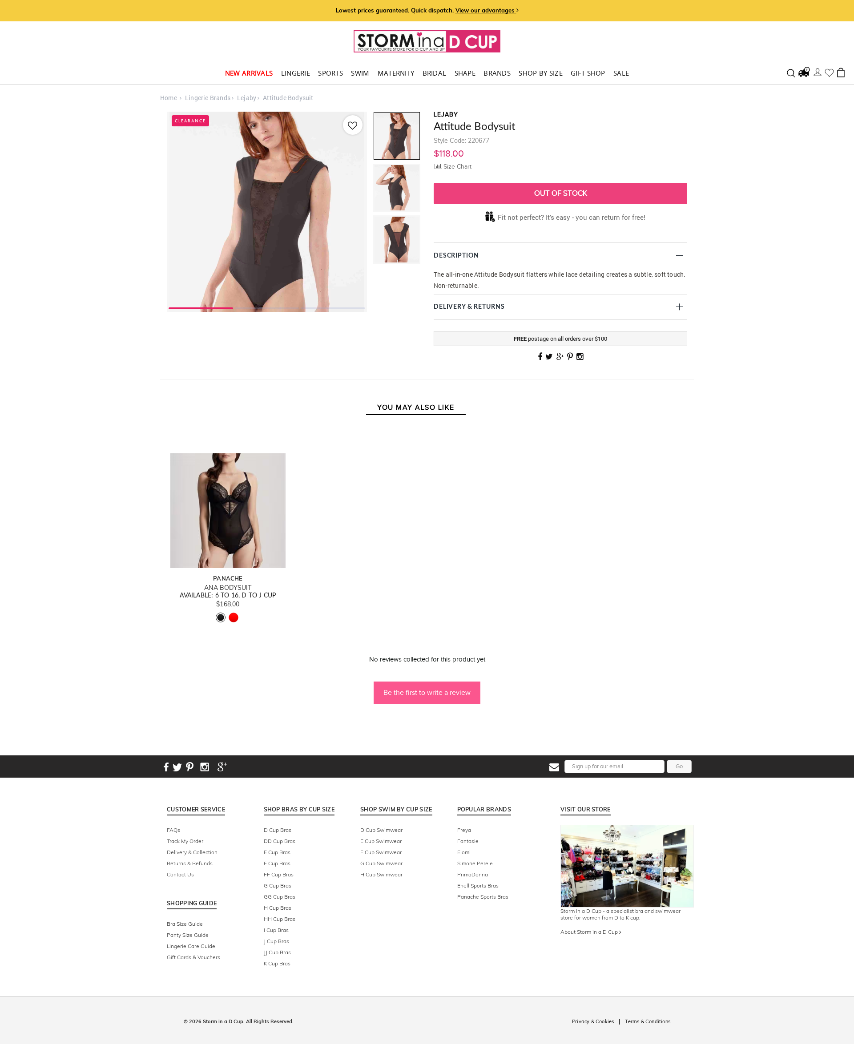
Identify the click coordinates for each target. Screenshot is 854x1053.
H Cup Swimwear (381, 874)
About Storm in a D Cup (589, 931)
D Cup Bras (277, 830)
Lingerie (295, 73)
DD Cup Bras (279, 841)
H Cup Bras (277, 907)
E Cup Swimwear (381, 841)
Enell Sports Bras (478, 885)
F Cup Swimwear (381, 852)
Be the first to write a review (427, 692)
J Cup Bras (276, 941)
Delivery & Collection (192, 852)
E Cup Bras (277, 852)
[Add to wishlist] (353, 125)
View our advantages (485, 10)
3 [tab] (333, 307)
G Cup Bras (277, 885)
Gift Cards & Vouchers (193, 957)
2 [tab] (267, 307)
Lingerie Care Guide (191, 946)
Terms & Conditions (647, 1021)
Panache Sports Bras (482, 896)
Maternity (396, 73)
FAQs (173, 830)
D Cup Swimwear (381, 830)
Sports (330, 73)
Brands (497, 73)
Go (679, 766)
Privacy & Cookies (593, 1021)
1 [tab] (201, 307)
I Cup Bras (276, 930)
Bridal (435, 73)
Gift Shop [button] (588, 73)
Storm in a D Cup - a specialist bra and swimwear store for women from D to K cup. (620, 914)
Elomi (464, 852)
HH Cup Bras (279, 919)
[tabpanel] (267, 212)
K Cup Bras (277, 963)
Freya (464, 830)
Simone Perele (475, 863)
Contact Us (180, 874)
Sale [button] (621, 73)
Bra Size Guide (185, 923)
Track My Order (185, 841)
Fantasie (468, 841)
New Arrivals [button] (249, 73)
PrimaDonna (472, 874)
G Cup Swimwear (381, 863)
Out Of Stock (560, 193)
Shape (465, 73)
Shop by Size (541, 73)
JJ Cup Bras (277, 952)
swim (360, 73)
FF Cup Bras (279, 874)
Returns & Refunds (190, 863)
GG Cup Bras (279, 896)
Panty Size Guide (188, 935)
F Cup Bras (277, 863)
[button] (427, 688)
